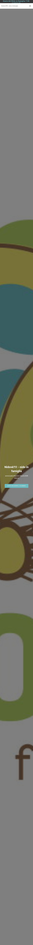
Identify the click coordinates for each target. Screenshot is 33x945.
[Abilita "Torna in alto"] (30, 942)
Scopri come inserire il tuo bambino (16, 485)
